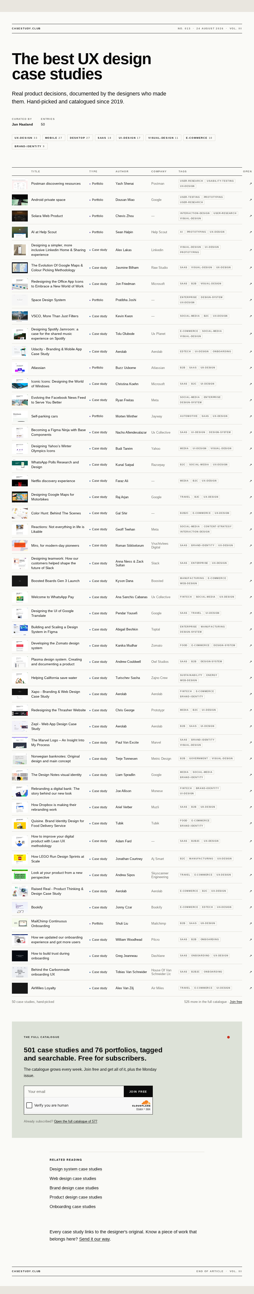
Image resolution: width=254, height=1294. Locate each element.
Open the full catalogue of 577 (75, 1121)
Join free (236, 1002)
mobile (54, 137)
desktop (80, 137)
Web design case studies (73, 1178)
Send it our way (94, 1239)
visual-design (163, 137)
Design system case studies (76, 1169)
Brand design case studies (74, 1188)
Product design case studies (76, 1197)
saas (105, 137)
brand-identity (30, 146)
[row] (127, 184)
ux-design (26, 137)
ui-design (130, 137)
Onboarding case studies (73, 1206)
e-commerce (199, 137)
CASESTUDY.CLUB (26, 28)
